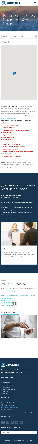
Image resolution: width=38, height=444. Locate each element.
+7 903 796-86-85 (6, 303)
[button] (14, 73)
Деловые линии (31, 116)
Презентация (7, 387)
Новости (5, 391)
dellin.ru (3, 118)
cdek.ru (13, 118)
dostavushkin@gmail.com (11, 407)
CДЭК (9, 118)
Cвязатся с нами (9, 312)
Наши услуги (6, 382)
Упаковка (7, 249)
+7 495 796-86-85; (6, 300)
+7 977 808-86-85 (6, 305)
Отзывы (5, 393)
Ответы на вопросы (11, 291)
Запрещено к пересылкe (10, 385)
